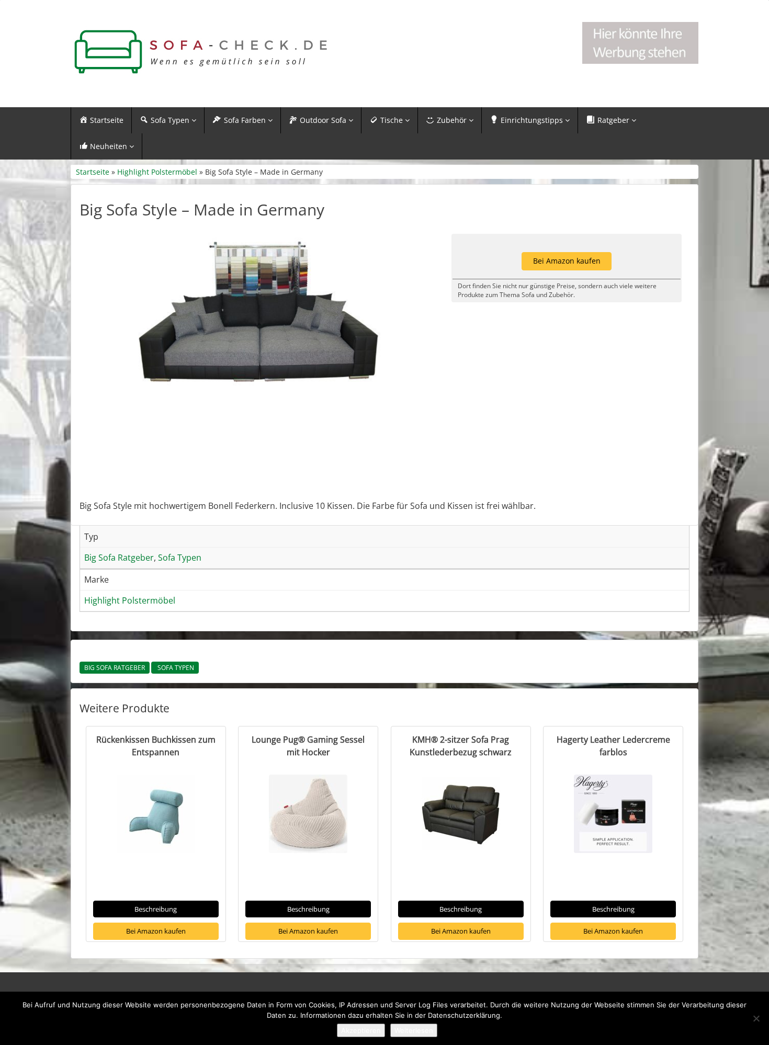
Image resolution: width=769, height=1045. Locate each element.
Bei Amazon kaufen (156, 931)
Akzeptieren (361, 1030)
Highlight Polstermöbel (157, 172)
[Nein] (756, 1018)
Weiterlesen (413, 1030)
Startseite (92, 172)
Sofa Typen (175, 667)
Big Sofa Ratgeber (114, 667)
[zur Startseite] (201, 52)
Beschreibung (155, 909)
